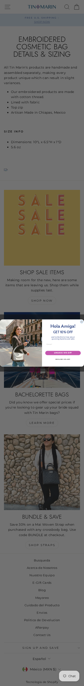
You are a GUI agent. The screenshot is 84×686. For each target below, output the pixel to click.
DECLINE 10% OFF (63, 359)
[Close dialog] (81, 321)
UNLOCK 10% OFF (63, 353)
